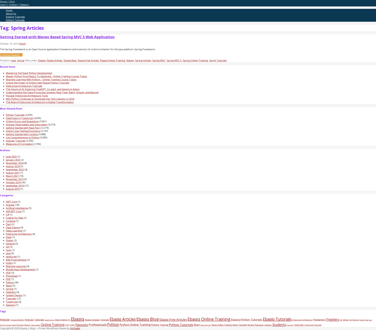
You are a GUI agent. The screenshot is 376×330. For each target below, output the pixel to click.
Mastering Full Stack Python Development (29, 73)
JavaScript (11, 256)
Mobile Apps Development (20, 269)
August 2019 (13, 189)
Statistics (11, 292)
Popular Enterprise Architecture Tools (27, 95)
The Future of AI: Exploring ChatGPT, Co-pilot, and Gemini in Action (43, 89)
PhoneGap (11, 276)
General (10, 243)
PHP (8, 279)
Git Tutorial (354, 320)
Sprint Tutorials (218, 60)
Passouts (81, 325)
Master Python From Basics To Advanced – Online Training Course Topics (46, 76)
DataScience (49, 320)
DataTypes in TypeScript (19, 118)
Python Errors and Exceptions (22, 121)
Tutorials (11, 298)
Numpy (27, 325)
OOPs (72, 325)
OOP (8, 272)
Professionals (98, 325)
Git (7, 247)
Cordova (10, 221)
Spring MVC (158, 60)
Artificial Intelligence (17, 208)
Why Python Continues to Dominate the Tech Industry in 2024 (40, 99)
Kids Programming (16, 259)
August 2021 (13, 172)
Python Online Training (135, 325)
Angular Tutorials (15, 140)
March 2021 (12, 176)
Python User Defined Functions (23, 131)
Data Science (13, 227)
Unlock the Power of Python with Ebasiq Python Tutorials (37, 82)
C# (7, 214)
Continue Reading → (11, 55)
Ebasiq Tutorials (277, 319)
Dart (8, 224)
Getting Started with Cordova (22, 134)
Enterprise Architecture (19, 234)
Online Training (52, 324)
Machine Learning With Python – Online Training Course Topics (41, 79)
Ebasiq (41, 60)
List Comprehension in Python (22, 137)
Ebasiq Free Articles (88, 60)
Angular (10, 205)
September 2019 (15, 185)
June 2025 (11, 156)
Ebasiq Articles (54, 60)
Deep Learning (14, 230)
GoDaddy (75, 328)
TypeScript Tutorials (312, 325)
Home (9, 10)
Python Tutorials (15, 20)
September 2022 (15, 169)
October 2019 (13, 182)
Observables (35, 325)
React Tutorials (239, 325)
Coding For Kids (14, 217)
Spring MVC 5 (174, 60)
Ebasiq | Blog (7, 1)
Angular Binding (17, 320)
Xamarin (10, 305)
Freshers (332, 319)
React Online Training (222, 325)
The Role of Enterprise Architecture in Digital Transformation (40, 102)
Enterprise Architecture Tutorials (24, 86)
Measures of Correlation (19, 144)
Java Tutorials (18, 325)
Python (10, 282)
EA (69, 320)
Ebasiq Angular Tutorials (97, 319)
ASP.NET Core (13, 211)
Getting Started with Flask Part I (23, 127)
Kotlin (9, 263)
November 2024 (15, 163)
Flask (8, 237)
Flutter (9, 240)
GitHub (346, 320)
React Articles (205, 325)
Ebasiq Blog (70, 60)
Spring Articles (143, 60)
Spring (20, 60)
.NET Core (11, 201)
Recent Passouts (255, 324)
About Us (11, 13)
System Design (14, 295)
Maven (130, 60)
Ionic (8, 250)
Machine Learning (16, 266)
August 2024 (13, 166)
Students (279, 324)
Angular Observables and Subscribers (26, 124)
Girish (22, 43)
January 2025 (13, 159)
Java (13, 60)
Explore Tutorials (15, 16)
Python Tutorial (159, 324)
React (9, 285)
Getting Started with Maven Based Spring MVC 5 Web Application (57, 36)
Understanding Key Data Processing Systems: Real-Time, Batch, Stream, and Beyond (52, 92)
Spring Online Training (195, 60)
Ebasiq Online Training (112, 60)
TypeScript (12, 301)
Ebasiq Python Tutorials (246, 319)
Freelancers (319, 319)
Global (361, 320)
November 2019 (15, 179)
